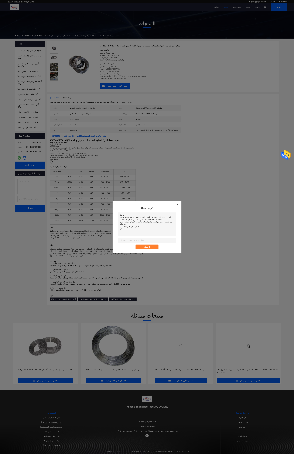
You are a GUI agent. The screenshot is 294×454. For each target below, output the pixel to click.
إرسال (147, 247)
